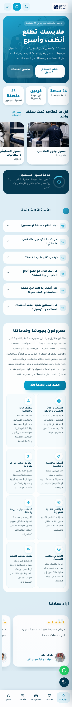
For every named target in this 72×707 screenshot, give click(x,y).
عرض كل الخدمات (16, 114)
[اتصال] (26, 7)
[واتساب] (17, 7)
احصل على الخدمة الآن (45, 385)
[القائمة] (8, 7)
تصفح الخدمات (20, 69)
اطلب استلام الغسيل (50, 71)
